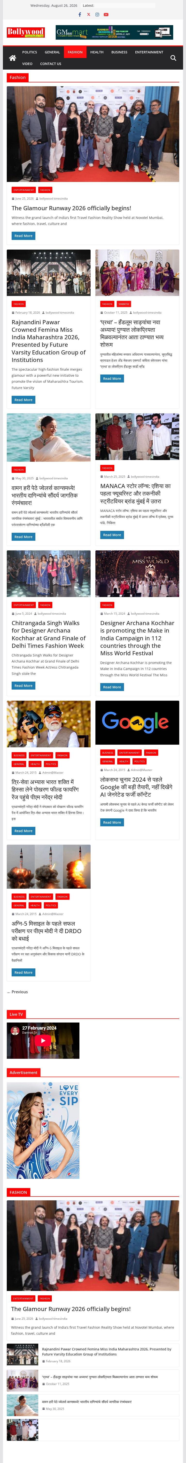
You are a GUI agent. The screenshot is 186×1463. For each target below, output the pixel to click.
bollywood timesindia (53, 198)
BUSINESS (119, 52)
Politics (29, 52)
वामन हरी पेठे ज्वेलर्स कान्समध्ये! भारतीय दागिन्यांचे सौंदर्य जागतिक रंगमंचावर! (45, 495)
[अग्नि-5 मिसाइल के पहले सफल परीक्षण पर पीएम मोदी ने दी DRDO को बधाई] (49, 867)
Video (27, 63)
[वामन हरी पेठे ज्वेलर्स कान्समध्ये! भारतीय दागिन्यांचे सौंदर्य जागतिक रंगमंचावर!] (49, 437)
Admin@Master (52, 773)
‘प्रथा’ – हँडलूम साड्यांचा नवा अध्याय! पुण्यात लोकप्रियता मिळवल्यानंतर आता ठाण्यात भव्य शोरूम (131, 333)
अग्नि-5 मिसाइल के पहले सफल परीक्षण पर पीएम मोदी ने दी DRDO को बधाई (47, 930)
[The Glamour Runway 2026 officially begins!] (93, 134)
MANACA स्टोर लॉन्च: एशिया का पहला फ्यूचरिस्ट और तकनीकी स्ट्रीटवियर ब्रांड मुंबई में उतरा (135, 493)
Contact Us (50, 63)
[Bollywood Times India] (12, 58)
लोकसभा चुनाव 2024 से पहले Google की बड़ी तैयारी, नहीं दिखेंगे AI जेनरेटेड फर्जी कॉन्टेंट (136, 786)
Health (97, 52)
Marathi (124, 304)
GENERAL (52, 52)
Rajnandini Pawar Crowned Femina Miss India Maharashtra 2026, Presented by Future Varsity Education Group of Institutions (48, 341)
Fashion (75, 52)
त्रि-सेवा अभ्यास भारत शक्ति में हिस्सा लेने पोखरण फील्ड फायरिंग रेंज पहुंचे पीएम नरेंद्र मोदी (45, 789)
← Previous (17, 992)
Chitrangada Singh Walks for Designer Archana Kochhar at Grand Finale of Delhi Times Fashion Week (48, 634)
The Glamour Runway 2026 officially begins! (71, 208)
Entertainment (149, 52)
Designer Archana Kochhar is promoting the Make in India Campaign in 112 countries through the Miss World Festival (137, 638)
